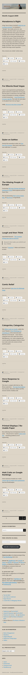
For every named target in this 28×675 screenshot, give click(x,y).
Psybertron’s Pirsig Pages (10, 638)
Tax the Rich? (6, 595)
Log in (5, 661)
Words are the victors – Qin (10, 615)
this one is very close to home (13, 104)
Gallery (5, 640)
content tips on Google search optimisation (13, 480)
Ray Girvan (9, 197)
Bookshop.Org (7, 584)
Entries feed (6, 663)
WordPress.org (7, 667)
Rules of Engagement (8, 633)
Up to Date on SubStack (9, 597)
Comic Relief (8, 284)
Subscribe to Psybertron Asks (11, 546)
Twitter (4, 562)
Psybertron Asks (5, 672)
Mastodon (16, 562)
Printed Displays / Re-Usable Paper (12, 427)
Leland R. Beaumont (8, 613)
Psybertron (6, 79)
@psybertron (12, 560)
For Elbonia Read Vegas (13, 86)
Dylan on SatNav (10, 140)
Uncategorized (21, 79)
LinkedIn (20, 560)
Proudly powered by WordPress (16, 672)
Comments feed (7, 665)
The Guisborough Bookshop (9, 582)
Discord (22, 562)
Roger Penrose (7, 598)
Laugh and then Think (12, 233)
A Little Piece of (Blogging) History (12, 600)
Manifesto (22, 615)
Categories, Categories (13, 325)
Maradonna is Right (11, 21)
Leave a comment (6, 80)
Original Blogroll (7, 636)
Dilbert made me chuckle (11, 329)
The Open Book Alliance (19, 387)
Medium (4, 564)
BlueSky (10, 562)
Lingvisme (10, 247)
